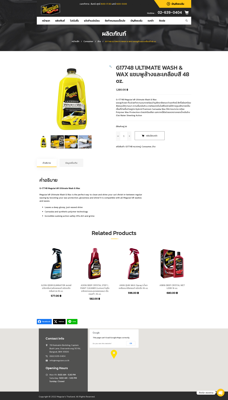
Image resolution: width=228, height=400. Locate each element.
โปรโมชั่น (74, 20)
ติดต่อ (162, 20)
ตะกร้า (151, 20)
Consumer (88, 41)
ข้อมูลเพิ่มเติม (71, 162)
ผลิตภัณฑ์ (60, 20)
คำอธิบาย (47, 162)
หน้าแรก (46, 20)
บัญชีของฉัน (136, 20)
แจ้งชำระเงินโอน (92, 20)
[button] (110, 66)
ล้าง (99, 41)
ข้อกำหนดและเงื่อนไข (115, 20)
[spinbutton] (123, 136)
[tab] (47, 163)
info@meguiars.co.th (59, 360)
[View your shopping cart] (187, 13)
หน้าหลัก (75, 41)
